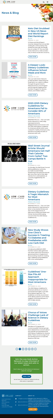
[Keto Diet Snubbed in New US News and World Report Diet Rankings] (14, 34)
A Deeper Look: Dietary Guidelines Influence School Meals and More (38, 69)
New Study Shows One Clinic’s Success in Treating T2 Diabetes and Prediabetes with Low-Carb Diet (39, 236)
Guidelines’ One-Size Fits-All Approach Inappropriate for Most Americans (37, 276)
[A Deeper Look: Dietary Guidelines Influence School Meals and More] (14, 70)
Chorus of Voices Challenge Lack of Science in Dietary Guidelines (38, 316)
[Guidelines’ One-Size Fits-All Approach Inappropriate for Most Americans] (14, 277)
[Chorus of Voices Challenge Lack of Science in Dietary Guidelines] (14, 318)
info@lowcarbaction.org (25, 398)
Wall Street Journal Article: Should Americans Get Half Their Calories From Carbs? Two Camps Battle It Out (39, 153)
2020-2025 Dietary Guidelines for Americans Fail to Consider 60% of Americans (38, 108)
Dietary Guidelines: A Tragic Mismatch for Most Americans (38, 195)
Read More (32, 56)
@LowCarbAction (23, 402)
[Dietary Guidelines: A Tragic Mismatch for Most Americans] (14, 197)
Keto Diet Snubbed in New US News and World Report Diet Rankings (38, 32)
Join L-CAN (26, 376)
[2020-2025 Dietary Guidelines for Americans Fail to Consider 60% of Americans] (14, 108)
